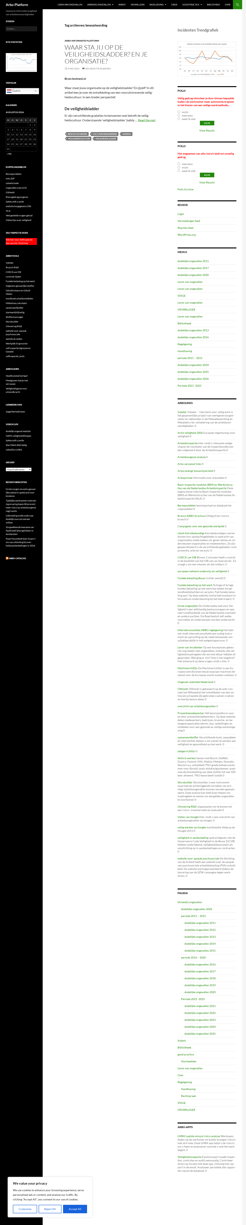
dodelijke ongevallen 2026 (193, 378)
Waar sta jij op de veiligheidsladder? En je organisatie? (106, 54)
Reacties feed (185, 227)
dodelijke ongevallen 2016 (193, 337)
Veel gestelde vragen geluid (19, 215)
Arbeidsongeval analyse (192, 457)
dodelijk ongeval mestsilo (18, 431)
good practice (190, 4)
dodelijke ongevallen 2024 (193, 364)
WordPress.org (187, 234)
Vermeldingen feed (189, 220)
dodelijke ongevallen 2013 (193, 330)
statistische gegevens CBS (18, 206)
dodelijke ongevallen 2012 (200, 929)
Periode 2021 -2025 (189, 385)
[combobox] (21, 29)
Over (227, 4)
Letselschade (12, 183)
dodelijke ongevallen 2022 (200, 1012)
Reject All (50, 1209)
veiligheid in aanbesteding (193, 837)
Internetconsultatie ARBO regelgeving (200, 630)
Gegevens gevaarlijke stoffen (20, 285)
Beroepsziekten (187, 505)
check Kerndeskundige (191, 533)
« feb (9, 153)
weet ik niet (188, 119)
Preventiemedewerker (191, 713)
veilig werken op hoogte (192, 827)
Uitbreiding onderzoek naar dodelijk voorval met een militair (20, 519)
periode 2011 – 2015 (190, 358)
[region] (50, 1197)
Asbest (122, 4)
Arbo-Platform (17, 4)
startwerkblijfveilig (15, 312)
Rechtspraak (188, 1096)
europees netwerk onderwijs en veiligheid (202, 571)
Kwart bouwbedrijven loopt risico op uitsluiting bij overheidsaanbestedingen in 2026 (21, 542)
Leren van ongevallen (70, 4)
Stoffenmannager (14, 317)
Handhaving (185, 351)
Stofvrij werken (187, 758)
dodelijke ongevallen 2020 (193, 274)
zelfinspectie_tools (15, 356)
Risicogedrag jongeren (17, 197)
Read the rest (146, 120)
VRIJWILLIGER (138, 4)
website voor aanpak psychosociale (198, 858)
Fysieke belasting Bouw (191, 578)
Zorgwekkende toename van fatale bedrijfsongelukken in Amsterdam (20, 530)
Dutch (16, 90)
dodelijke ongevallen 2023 (200, 1019)
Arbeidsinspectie (188, 443)
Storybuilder (185, 782)
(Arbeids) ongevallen (99, 4)
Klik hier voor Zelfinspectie (19, 239)
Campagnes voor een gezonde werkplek (201, 526)
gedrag (126, 134)
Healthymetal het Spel (16, 375)
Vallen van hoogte (188, 817)
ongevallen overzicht (16, 187)
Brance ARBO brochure (192, 515)
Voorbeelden (188, 1061)
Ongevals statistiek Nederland (195, 682)
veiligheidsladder (105, 138)
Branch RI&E (12, 267)
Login (181, 214)
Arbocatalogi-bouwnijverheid (195, 470)
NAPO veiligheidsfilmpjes (18, 435)
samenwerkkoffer (188, 737)
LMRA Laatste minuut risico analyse (199, 1136)
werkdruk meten (14, 338)
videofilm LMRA (14, 449)
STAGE (174, 4)
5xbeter (182, 412)
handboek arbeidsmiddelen (19, 298)
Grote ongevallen (188, 605)
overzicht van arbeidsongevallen (197, 706)
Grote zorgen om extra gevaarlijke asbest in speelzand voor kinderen (21, 492)
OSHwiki (183, 688)
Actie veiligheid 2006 (190, 432)
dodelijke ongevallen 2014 (200, 943)
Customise (25, 1209)
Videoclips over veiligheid (18, 220)
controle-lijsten (13, 276)
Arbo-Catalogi (17, 558)
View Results (207, 130)
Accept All (75, 1209)
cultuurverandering (105, 134)
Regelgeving (157, 4)
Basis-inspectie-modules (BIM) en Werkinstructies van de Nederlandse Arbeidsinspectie (206, 486)
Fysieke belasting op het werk (195, 585)
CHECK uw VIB (187, 557)
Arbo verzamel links (189, 464)
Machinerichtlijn (188, 668)
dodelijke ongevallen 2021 (200, 1006)
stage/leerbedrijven (15, 411)
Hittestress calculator (16, 303)
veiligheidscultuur (79, 138)
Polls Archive (186, 189)
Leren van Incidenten (190, 647)
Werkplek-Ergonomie (16, 343)
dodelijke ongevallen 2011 (193, 261)
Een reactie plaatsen (98, 68)
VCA (8, 210)
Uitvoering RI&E (187, 806)
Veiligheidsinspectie (189, 1156)
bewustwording (77, 134)
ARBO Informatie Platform (82, 40)
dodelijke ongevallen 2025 (193, 371)
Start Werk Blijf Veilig (16, 445)
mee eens (187, 115)
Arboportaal (185, 477)
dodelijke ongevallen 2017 (193, 268)
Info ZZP (10, 178)
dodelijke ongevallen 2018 (200, 978)
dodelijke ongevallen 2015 (200, 950)
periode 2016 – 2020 (193, 957)
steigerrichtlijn (186, 751)
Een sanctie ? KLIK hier (17, 243)
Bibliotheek (213, 4)
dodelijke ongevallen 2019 (200, 985)
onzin (185, 112)
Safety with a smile (15, 201)
